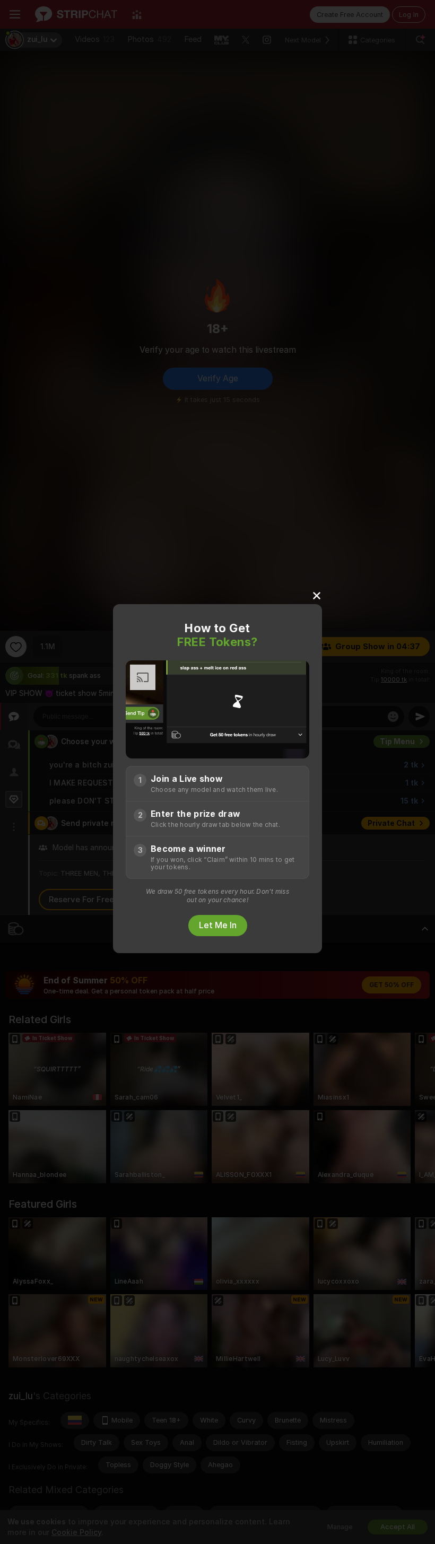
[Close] (317, 595)
